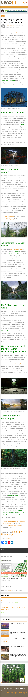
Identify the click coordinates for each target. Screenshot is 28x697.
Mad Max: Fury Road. (18, 364)
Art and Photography (8, 216)
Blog (3, 16)
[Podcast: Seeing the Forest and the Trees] (14, 568)
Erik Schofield (10, 25)
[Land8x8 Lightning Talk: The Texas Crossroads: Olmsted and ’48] (5, 636)
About (11, 693)
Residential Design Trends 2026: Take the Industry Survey (18, 639)
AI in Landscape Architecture (17, 646)
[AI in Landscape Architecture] (5, 651)
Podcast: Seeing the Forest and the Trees (11, 578)
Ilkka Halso (17, 33)
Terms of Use (24, 693)
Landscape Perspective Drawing (12, 525)
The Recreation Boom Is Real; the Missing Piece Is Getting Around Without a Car (18, 655)
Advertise (25, 691)
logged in (10, 590)
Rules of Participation (12, 692)
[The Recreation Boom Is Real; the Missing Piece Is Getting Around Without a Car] (5, 659)
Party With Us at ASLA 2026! (17, 623)
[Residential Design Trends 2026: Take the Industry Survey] (5, 644)
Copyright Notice (23, 692)
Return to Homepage (12, 533)
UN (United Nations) (16, 249)
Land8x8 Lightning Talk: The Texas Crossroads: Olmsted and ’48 (18, 632)
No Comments (9, 27)
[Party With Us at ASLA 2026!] (5, 628)
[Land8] (8, 4)
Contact (16, 693)
